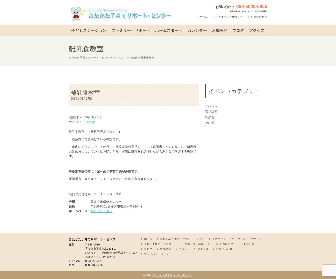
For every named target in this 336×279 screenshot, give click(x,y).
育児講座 (211, 111)
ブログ (238, 30)
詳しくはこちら (101, 211)
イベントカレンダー (223, 243)
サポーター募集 (194, 243)
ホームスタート (168, 30)
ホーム (204, 16)
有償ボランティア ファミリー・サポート (237, 238)
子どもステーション (88, 30)
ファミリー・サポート (130, 30)
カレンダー (197, 30)
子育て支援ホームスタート (160, 243)
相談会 (209, 117)
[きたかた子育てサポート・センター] (121, 14)
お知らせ (220, 30)
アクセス (257, 30)
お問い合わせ (259, 16)
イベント (211, 106)
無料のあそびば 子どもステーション (182, 238)
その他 (90, 122)
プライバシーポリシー (229, 16)
